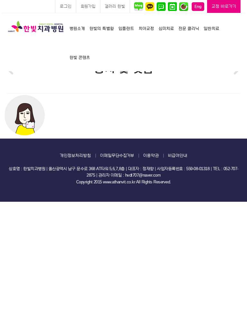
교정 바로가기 (224, 6)
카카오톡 (149, 6)
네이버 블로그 (139, 6)
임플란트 (126, 28)
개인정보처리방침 (75, 155)
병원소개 (77, 28)
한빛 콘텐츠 (79, 57)
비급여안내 (177, 155)
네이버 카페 (183, 6)
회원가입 (88, 6)
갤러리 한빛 (115, 6)
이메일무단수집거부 (117, 155)
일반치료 (211, 28)
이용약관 (151, 155)
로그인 (65, 6)
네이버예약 (172, 6)
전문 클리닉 (188, 28)
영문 (198, 6)
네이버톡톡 (161, 6)
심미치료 (166, 28)
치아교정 (146, 28)
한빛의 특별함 (101, 28)
